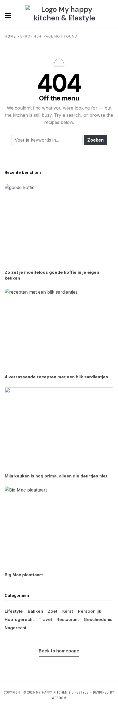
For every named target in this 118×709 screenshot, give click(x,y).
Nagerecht (15, 627)
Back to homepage (59, 651)
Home (10, 36)
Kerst (67, 611)
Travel (45, 619)
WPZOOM (59, 698)
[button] (8, 15)
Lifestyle (14, 611)
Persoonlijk (89, 611)
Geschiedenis (98, 619)
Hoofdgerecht (19, 619)
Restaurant (68, 619)
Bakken (35, 611)
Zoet (52, 611)
